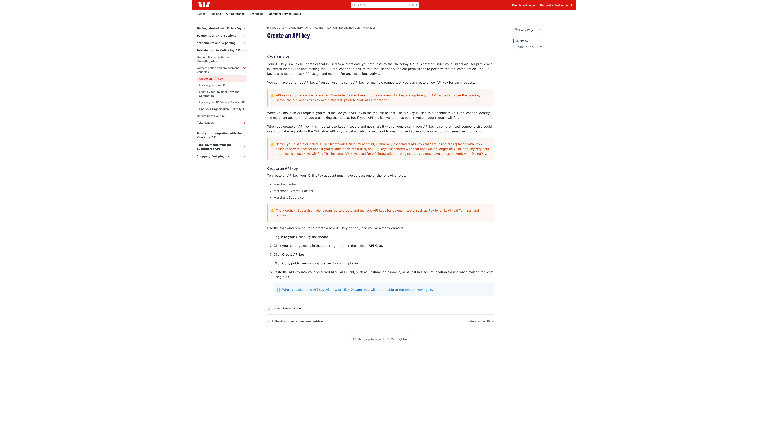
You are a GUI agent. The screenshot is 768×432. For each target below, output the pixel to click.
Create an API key (530, 46)
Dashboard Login (523, 5)
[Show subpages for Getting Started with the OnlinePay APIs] (244, 57)
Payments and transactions (216, 35)
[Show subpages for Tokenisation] (244, 122)
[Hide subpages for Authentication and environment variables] (244, 68)
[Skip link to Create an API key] (264, 168)
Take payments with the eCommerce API (214, 147)
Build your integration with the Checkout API (219, 135)
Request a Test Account (556, 5)
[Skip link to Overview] (264, 56)
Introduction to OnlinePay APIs (219, 50)
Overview (522, 40)
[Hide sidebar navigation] (249, 188)
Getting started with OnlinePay (219, 28)
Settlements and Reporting (216, 43)
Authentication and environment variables (345, 27)
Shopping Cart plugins (213, 156)
